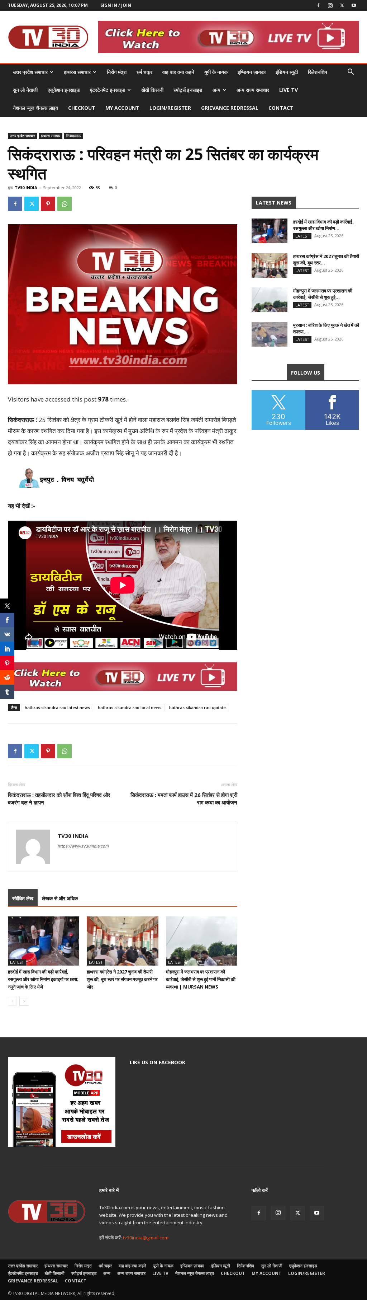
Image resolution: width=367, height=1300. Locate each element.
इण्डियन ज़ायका (252, 72)
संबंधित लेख (22, 898)
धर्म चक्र (144, 72)
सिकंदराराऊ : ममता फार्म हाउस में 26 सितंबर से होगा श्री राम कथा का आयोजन (183, 798)
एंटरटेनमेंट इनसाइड (107, 89)
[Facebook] (318, 5)
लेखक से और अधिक (60, 898)
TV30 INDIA (26, 187)
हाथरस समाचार (77, 72)
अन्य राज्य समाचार (253, 89)
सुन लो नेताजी (25, 89)
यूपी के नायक (216, 72)
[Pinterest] (48, 204)
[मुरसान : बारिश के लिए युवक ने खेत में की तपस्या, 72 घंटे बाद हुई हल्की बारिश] (269, 334)
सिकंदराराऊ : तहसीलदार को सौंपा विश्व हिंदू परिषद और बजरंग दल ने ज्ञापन (59, 798)
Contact (281, 107)
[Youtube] (353, 5)
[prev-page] (12, 1001)
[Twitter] (342, 5)
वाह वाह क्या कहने (178, 72)
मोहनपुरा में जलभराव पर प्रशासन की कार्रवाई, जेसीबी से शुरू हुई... (322, 293)
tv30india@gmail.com (145, 1237)
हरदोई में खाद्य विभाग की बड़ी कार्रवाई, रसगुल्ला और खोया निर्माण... (323, 225)
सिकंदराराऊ (73, 135)
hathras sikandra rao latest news (57, 707)
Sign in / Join (115, 5)
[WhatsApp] (64, 204)
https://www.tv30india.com (83, 846)
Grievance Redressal (229, 107)
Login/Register (170, 107)
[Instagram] (330, 5)
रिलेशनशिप (317, 72)
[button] (350, 72)
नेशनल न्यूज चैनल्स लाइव (35, 107)
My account (122, 107)
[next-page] (23, 1001)
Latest (17, 962)
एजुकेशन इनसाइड (64, 89)
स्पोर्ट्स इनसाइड (187, 89)
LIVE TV (288, 89)
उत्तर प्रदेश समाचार (30, 72)
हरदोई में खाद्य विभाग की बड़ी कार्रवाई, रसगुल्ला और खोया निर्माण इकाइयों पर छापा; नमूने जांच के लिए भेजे (43, 979)
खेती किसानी (152, 89)
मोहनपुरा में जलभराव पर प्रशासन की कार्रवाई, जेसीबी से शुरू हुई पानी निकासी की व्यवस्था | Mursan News (200, 979)
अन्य (216, 89)
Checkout (81, 107)
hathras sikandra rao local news (129, 707)
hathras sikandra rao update (197, 707)
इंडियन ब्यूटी (287, 72)
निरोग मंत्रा (117, 72)
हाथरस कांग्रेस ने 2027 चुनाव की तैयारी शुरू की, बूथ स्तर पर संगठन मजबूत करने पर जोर (122, 979)
